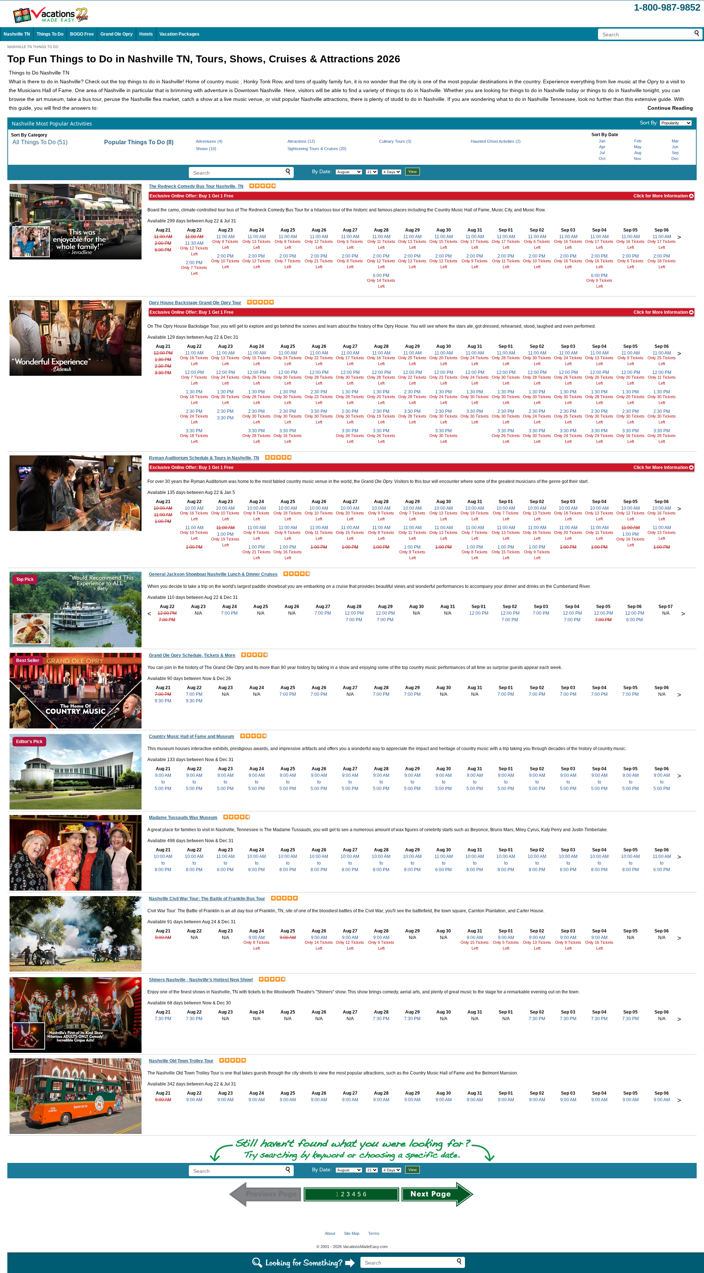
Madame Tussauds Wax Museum (183, 817)
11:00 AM (163, 236)
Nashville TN (17, 34)
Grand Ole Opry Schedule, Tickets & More (192, 655)
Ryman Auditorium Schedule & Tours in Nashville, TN (204, 458)
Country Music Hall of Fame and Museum (191, 736)
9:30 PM (163, 700)
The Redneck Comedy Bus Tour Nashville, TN (196, 186)
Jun (675, 147)
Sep (675, 152)
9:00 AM (163, 937)
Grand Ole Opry (116, 34)
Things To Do (50, 34)
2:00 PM (163, 243)
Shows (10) (206, 148)
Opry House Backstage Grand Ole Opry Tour (195, 302)
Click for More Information (661, 196)
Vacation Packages (179, 34)
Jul (602, 152)
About (330, 1233)
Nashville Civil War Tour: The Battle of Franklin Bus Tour (207, 898)
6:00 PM (163, 249)
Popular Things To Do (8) (138, 142)
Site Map (351, 1233)
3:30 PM (163, 372)
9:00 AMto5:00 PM (163, 782)
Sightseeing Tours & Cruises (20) (316, 148)
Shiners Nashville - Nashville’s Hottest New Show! (201, 979)
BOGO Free (82, 34)
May (638, 147)
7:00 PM (167, 619)
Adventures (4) (209, 141)
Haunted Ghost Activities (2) (496, 141)
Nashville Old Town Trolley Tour (181, 1060)
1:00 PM (163, 521)
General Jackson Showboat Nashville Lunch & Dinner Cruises (213, 574)
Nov (637, 158)
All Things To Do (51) (39, 142)
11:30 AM (194, 243)
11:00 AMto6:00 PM (225, 863)
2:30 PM (163, 366)
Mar (675, 141)
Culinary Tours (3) (395, 141)
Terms (374, 1233)
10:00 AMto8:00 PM (163, 863)
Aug (637, 152)
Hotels (146, 34)
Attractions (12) (301, 141)
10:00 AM (163, 508)
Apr (602, 147)
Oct (602, 158)
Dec (675, 158)
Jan (602, 141)
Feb (637, 141)
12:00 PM (163, 353)
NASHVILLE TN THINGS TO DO (32, 47)
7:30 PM (163, 1018)
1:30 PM (163, 359)
